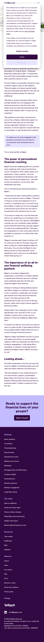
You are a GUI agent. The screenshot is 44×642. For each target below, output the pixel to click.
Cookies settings (22, 51)
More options (22, 63)
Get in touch (22, 418)
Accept (22, 57)
